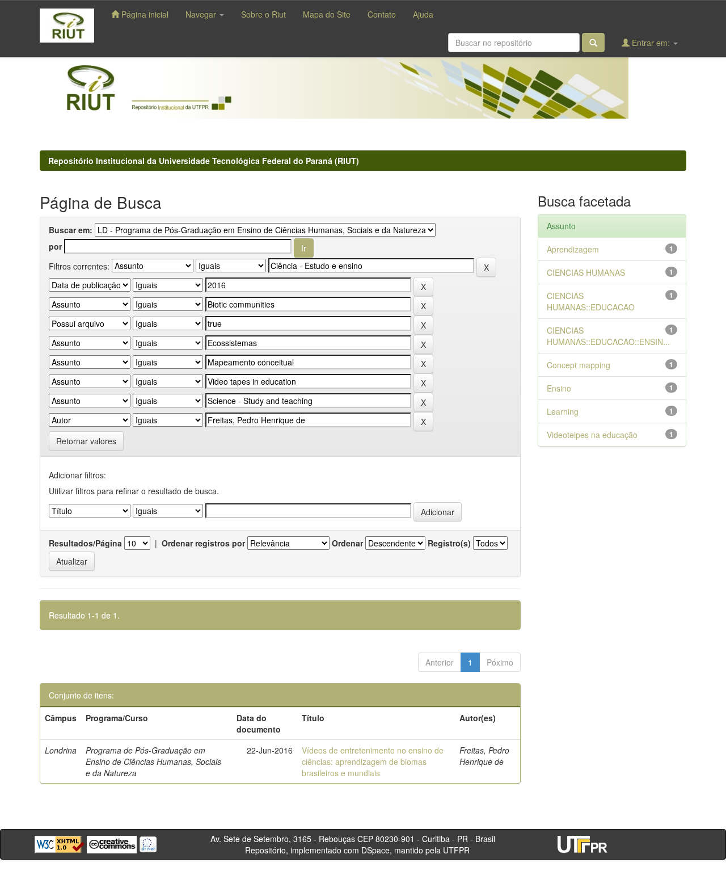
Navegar (201, 14)
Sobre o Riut (263, 14)
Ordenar (347, 543)
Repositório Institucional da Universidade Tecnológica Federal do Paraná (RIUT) (203, 160)
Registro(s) (449, 543)
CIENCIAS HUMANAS (586, 272)
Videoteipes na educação (592, 434)
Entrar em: (651, 42)
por (55, 246)
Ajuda (423, 14)
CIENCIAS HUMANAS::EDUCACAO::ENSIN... (608, 336)
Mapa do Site (327, 14)
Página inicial (143, 14)
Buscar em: (70, 229)
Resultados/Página (85, 543)
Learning (563, 411)
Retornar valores (86, 441)
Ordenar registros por (203, 543)
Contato (382, 14)
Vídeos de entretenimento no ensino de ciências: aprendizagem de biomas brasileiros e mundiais (373, 761)
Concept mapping (578, 365)
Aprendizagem (573, 249)
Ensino (559, 388)
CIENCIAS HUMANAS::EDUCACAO (591, 301)
